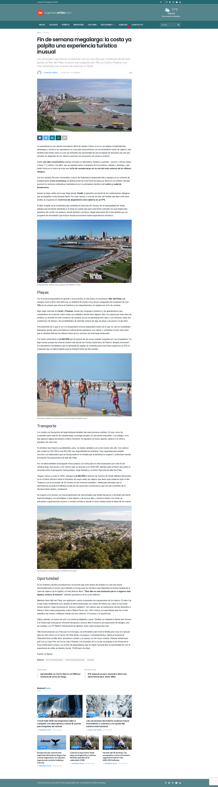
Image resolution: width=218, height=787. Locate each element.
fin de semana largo (54, 660)
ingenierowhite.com (72, 783)
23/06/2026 (58, 766)
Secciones (106, 24)
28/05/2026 (90, 763)
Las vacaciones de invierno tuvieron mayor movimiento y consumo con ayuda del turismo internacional (107, 723)
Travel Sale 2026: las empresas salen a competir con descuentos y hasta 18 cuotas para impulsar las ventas (59, 723)
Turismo (46, 32)
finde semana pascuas (75, 660)
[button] (84, 253)
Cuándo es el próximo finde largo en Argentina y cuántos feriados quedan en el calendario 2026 (83, 756)
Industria (79, 24)
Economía (92, 715)
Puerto (66, 24)
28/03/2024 (65, 72)
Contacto (137, 24)
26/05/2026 (123, 763)
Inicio (42, 24)
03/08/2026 (108, 730)
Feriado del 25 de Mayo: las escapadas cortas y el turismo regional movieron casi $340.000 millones (116, 756)
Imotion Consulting (98, 783)
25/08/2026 (58, 730)
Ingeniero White (51, 72)
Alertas (123, 24)
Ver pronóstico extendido (171, 16)
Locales (53, 24)
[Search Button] (178, 24)
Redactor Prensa (95, 730)
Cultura (92, 24)
